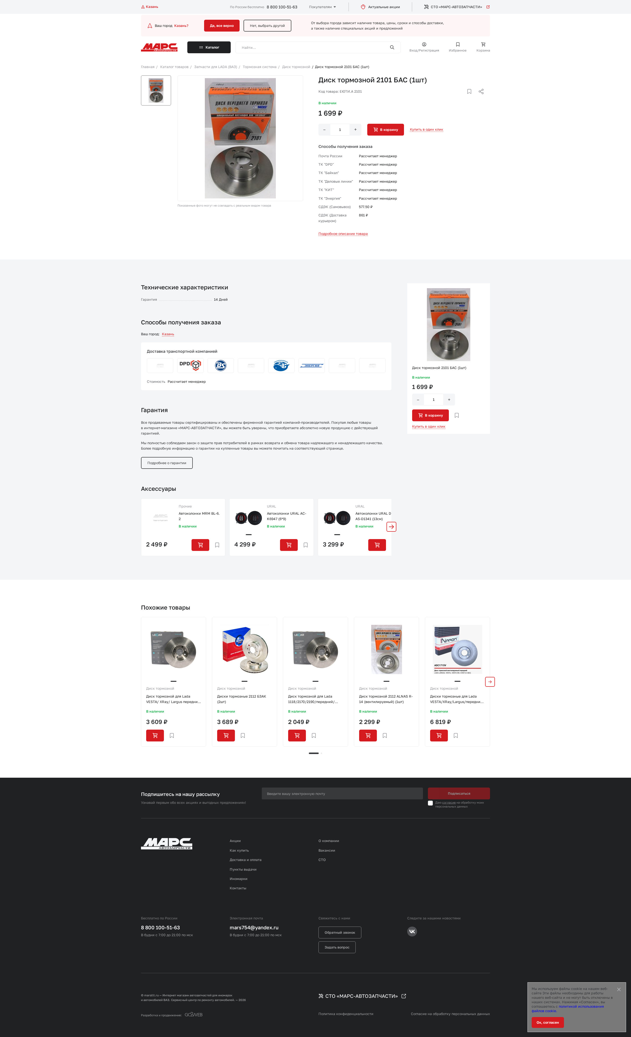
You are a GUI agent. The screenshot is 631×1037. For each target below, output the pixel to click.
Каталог (212, 47)
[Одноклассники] (471, 97)
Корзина (483, 50)
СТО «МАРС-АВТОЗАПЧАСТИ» (456, 7)
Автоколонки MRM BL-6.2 (199, 516)
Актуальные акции (384, 7)
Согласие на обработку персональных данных (450, 1014)
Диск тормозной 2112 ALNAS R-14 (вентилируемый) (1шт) (386, 699)
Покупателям (320, 7)
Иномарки (238, 879)
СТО (322, 860)
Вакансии (326, 850)
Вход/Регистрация (424, 50)
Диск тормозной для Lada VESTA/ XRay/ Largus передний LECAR (173, 699)
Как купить (239, 850)
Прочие (185, 506)
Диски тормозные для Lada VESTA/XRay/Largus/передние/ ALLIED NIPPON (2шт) (457, 699)
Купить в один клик (426, 129)
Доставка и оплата (246, 860)
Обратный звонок (340, 932)
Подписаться (459, 793)
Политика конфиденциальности (345, 1014)
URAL (271, 506)
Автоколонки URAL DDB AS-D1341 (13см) (375, 516)
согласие (449, 802)
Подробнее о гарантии (166, 463)
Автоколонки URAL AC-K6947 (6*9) (286, 516)
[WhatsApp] (479, 97)
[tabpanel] (173, 682)
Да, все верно (222, 25)
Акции (235, 841)
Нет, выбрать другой (267, 25)
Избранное (458, 50)
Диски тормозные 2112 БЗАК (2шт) (241, 699)
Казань (168, 334)
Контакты (238, 888)
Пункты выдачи (243, 869)
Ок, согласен (548, 1022)
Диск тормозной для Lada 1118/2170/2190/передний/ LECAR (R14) (311, 699)
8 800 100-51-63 (282, 6)
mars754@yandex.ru (254, 927)
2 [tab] (321, 753)
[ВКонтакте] (464, 97)
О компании (328, 841)
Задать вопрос (337, 947)
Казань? (181, 25)
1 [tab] (314, 753)
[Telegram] (456, 97)
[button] (391, 527)
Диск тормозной (160, 688)
